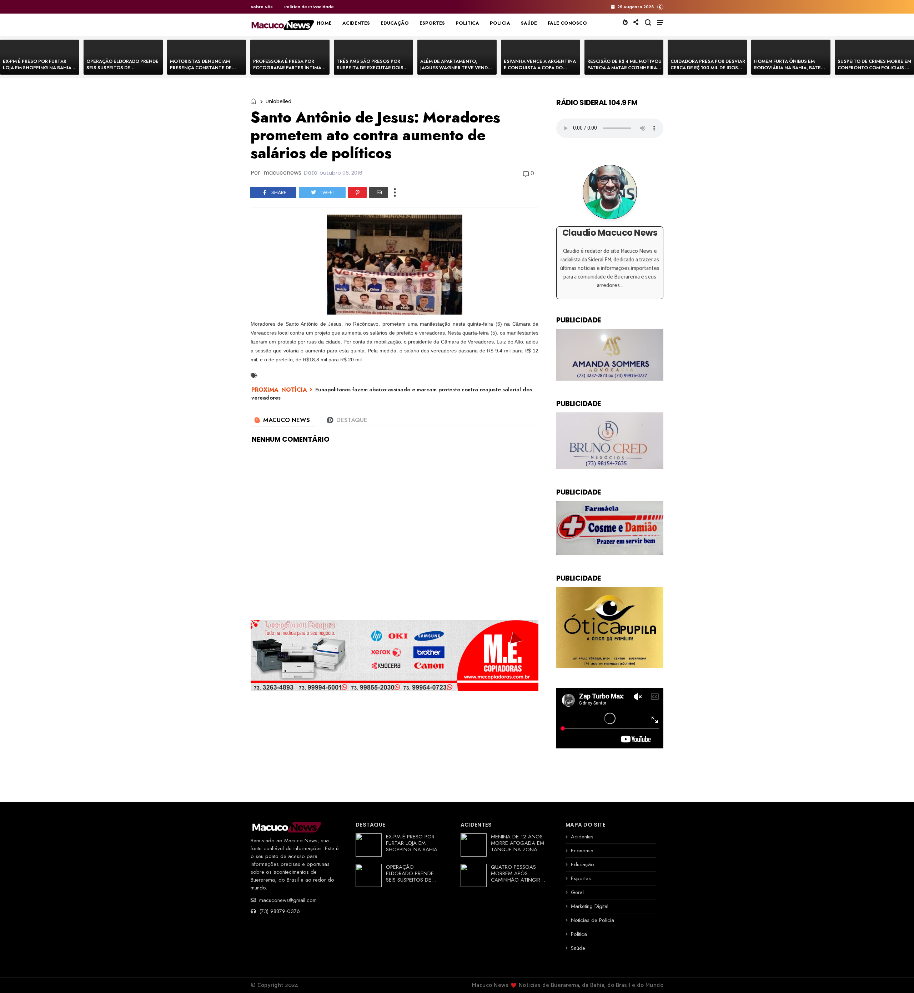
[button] (660, 6)
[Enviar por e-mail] (378, 192)
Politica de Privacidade (309, 7)
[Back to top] (896, 975)
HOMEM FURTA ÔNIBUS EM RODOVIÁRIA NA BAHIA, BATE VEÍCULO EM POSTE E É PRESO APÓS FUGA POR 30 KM (788, 71)
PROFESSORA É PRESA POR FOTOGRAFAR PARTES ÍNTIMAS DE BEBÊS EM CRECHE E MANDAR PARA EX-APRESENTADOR (290, 71)
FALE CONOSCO (567, 23)
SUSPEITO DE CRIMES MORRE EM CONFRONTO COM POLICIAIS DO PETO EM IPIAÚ (875, 67)
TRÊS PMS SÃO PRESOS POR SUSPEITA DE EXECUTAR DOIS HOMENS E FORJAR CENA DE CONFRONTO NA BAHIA (370, 71)
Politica (579, 934)
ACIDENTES (356, 23)
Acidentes (582, 837)
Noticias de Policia (592, 920)
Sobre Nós (262, 7)
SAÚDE (529, 23)
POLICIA (500, 23)
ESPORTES (432, 23)
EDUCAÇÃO (395, 23)
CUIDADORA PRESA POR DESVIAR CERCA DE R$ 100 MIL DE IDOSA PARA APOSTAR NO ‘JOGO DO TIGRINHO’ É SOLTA (708, 71)
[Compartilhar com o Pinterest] (357, 192)
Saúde (578, 948)
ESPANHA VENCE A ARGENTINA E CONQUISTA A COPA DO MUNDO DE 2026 (540, 67)
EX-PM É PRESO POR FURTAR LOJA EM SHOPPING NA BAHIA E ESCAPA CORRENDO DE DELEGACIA (39, 71)
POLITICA (467, 23)
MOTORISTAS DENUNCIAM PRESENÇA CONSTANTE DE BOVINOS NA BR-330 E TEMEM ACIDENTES (204, 71)
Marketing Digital (589, 906)
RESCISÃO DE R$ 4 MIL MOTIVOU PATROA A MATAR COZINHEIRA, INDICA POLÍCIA (624, 67)
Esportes (581, 878)
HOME (324, 23)
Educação (582, 864)
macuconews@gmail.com (287, 900)
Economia (582, 850)
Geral (577, 892)
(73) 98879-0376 (278, 911)
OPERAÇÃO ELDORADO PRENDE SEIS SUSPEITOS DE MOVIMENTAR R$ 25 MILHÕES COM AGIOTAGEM (122, 71)
